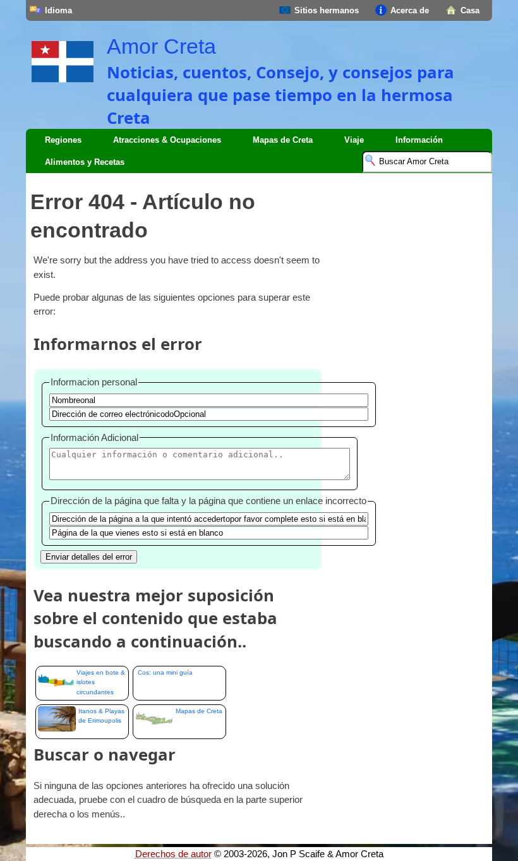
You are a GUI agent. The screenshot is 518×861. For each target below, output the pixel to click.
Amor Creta (161, 46)
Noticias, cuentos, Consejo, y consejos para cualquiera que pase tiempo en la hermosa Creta (280, 95)
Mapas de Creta (283, 140)
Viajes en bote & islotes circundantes (100, 682)
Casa (470, 10)
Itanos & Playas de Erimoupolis (101, 715)
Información (419, 140)
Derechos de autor (173, 854)
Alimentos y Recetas (84, 162)
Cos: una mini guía (165, 672)
